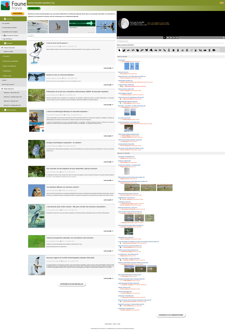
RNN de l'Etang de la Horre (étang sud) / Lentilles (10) (131, 177)
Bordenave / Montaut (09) (124, 160)
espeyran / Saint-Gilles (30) (125, 291)
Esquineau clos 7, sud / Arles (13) (126, 197)
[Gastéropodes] (214, 50)
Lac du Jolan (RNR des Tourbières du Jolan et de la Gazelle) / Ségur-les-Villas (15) (138, 241)
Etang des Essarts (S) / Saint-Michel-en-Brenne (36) (131, 97)
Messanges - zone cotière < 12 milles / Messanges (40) (131, 105)
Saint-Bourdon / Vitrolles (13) (125, 80)
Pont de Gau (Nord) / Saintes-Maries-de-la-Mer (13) (130, 225)
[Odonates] (142, 50)
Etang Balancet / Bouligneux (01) (126, 156)
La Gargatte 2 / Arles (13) (124, 202)
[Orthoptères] (155, 50)
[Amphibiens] (137, 50)
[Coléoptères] (178, 50)
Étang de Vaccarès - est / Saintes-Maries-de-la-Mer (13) (132, 76)
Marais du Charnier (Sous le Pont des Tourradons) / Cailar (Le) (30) (134, 300)
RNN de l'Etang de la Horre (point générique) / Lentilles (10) (132, 181)
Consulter (33, 8)
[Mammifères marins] (128, 50)
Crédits (118, 323)
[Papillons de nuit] (151, 50)
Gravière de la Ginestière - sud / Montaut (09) (129, 165)
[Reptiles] (133, 50)
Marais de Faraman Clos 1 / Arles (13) (127, 207)
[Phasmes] (191, 50)
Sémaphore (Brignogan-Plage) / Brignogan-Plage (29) (131, 279)
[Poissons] (205, 50)
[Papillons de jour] (146, 50)
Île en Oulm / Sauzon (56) (124, 118)
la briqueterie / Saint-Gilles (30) (125, 295)
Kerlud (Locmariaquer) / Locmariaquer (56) (128, 122)
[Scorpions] (200, 50)
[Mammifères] (124, 50)
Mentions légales (108, 323)
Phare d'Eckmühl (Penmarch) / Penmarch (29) (129, 274)
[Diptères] (187, 50)
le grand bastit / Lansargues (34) (126, 308)
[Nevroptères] (182, 50)
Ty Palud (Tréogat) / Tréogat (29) (126, 84)
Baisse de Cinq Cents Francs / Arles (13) (128, 193)
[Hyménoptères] (160, 50)
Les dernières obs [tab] (122, 41)
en (222, 2)
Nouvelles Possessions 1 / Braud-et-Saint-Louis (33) (131, 304)
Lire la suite (108, 68)
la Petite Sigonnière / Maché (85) (126, 144)
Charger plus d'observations (171, 315)
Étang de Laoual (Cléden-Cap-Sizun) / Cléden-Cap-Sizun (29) (133, 262)
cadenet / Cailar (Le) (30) (124, 287)
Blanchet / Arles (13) (123, 72)
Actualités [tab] (30, 36)
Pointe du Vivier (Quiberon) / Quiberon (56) (128, 134)
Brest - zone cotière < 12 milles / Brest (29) (128, 258)
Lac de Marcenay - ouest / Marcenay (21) (128, 254)
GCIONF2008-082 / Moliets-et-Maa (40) (127, 101)
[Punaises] (173, 50)
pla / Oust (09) (121, 60)
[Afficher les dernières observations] (125, 44)
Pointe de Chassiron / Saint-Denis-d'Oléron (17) (130, 245)
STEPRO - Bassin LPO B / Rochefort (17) (128, 250)
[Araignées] (196, 50)
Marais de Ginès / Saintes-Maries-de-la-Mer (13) (130, 211)
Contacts (114, 323)
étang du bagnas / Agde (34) (125, 93)
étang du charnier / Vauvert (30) (126, 89)
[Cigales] (169, 50)
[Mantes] (164, 50)
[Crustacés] (209, 50)
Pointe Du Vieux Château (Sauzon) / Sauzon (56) (130, 139)
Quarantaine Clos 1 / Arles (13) (125, 237)
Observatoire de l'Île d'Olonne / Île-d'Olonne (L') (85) (131, 148)
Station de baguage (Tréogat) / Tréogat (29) (128, 283)
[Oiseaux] (119, 50)
